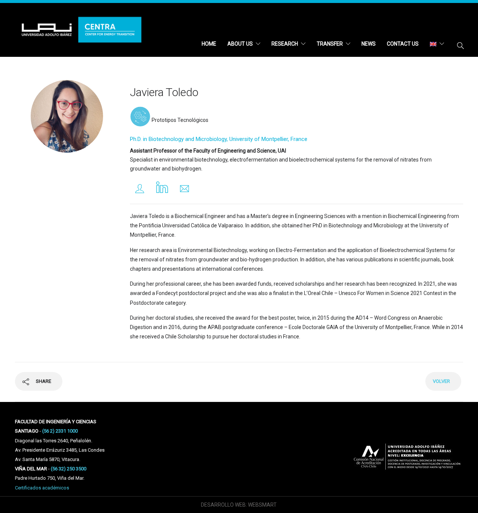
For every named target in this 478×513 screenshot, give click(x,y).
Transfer (330, 44)
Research (284, 44)
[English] (437, 44)
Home (209, 44)
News (368, 44)
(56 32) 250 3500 (68, 468)
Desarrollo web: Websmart (239, 505)
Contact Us (403, 44)
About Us (240, 44)
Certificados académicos (42, 488)
